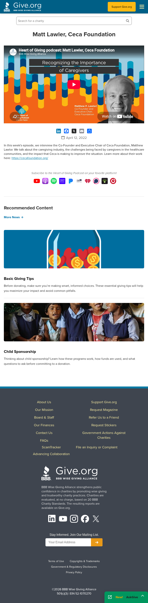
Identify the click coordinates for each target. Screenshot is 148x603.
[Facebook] (85, 519)
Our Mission (44, 409)
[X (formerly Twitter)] (96, 519)
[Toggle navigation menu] (141, 6)
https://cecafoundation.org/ (30, 158)
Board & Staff (44, 417)
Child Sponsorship (20, 351)
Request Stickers (103, 425)
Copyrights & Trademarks (85, 561)
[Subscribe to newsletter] (97, 542)
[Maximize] (142, 597)
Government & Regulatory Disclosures (74, 566)
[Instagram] (74, 519)
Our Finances (44, 425)
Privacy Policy (74, 572)
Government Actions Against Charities (103, 435)
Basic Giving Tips (19, 278)
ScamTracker (51, 447)
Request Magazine (104, 409)
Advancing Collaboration (51, 453)
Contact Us (44, 432)
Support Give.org (122, 7)
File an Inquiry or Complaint (96, 447)
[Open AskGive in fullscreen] (110, 597)
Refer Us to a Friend (104, 417)
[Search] (127, 21)
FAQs (44, 440)
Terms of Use (56, 561)
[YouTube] (63, 519)
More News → (14, 217)
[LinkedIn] (52, 519)
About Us (44, 402)
